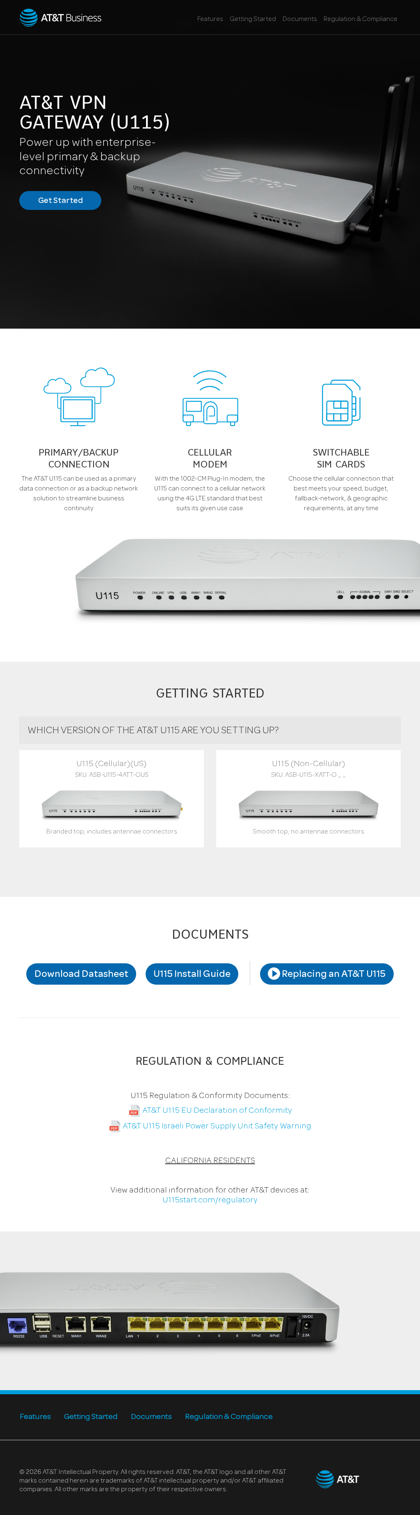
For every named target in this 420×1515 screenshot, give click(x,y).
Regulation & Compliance (360, 19)
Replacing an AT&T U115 (333, 975)
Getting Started (253, 19)
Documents (300, 19)
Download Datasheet (81, 975)
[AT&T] (60, 17)
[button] (111, 798)
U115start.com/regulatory (210, 1201)
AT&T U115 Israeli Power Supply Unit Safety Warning (216, 1127)
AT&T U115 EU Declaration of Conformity (216, 1111)
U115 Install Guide (192, 975)
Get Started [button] (60, 201)
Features (210, 19)
